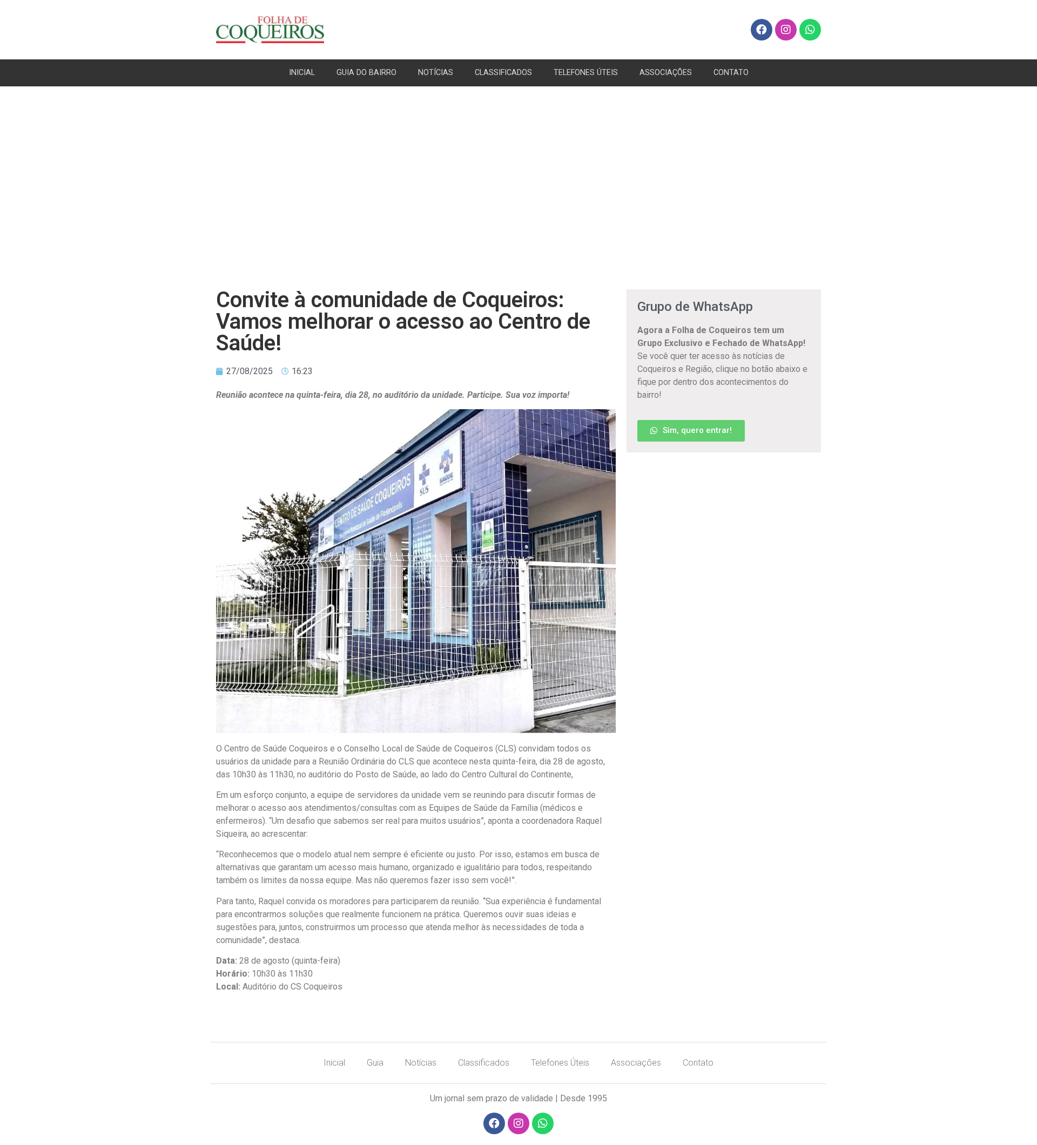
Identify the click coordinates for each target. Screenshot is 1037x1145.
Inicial (334, 1063)
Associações (636, 1063)
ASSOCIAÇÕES (665, 72)
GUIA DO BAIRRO (366, 72)
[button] (691, 431)
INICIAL (302, 72)
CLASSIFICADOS (503, 72)
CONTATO (731, 72)
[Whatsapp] (810, 29)
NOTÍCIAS (435, 72)
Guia (375, 1063)
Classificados (483, 1063)
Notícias (420, 1063)
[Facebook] (761, 29)
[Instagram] (786, 29)
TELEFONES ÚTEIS (586, 72)
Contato (698, 1063)
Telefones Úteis (560, 1063)
